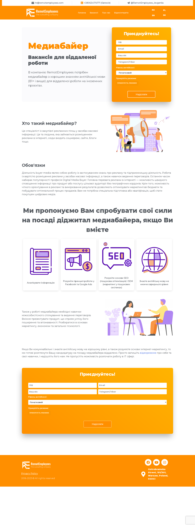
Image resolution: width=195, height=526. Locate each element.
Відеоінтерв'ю (121, 13)
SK (164, 15)
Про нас (106, 13)
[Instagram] (164, 462)
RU (153, 10)
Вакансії (94, 13)
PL (164, 10)
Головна (82, 13)
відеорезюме (148, 352)
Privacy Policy (29, 473)
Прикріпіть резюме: (126, 78)
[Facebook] (148, 462)
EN (153, 15)
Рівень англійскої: (125, 67)
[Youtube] (156, 462)
